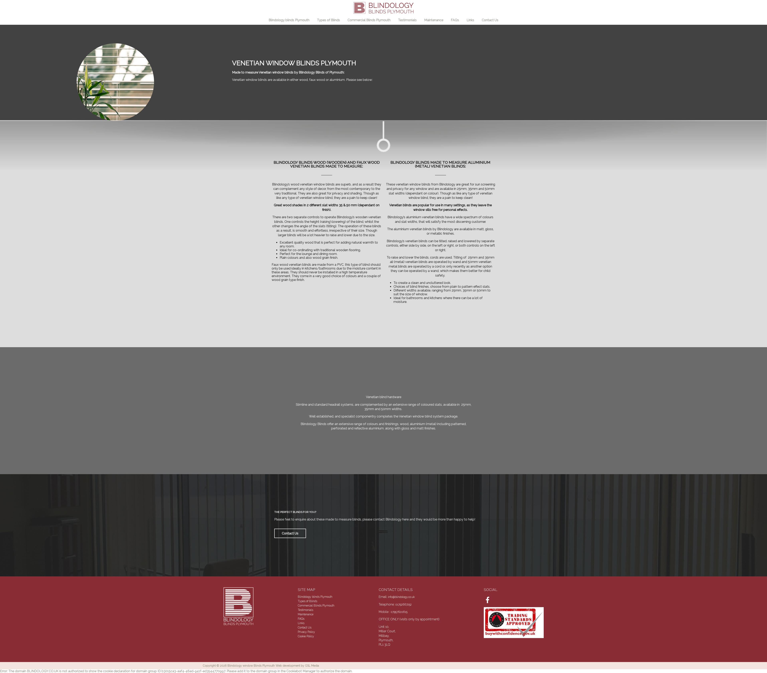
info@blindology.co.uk (401, 597)
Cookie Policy (306, 636)
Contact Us (490, 20)
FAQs (455, 20)
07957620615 (399, 612)
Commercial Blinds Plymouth (369, 20)
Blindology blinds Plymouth (289, 20)
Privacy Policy (306, 631)
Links (470, 20)
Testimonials (407, 20)
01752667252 (403, 604)
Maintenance (433, 20)
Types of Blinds (328, 20)
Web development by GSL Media (297, 665)
